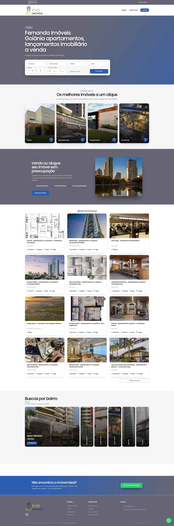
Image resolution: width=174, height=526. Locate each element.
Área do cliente (143, 2)
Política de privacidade (69, 523)
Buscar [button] (100, 71)
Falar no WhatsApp (132, 485)
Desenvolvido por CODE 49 (141, 523)
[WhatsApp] (27, 515)
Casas (69, 509)
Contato (144, 10)
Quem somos (134, 10)
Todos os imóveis (72, 506)
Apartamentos (71, 512)
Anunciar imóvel (40, 193)
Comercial (70, 514)
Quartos (29, 67)
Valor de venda (52, 67)
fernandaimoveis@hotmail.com (135, 509)
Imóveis (124, 10)
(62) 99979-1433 (129, 506)
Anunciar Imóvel (93, 514)
